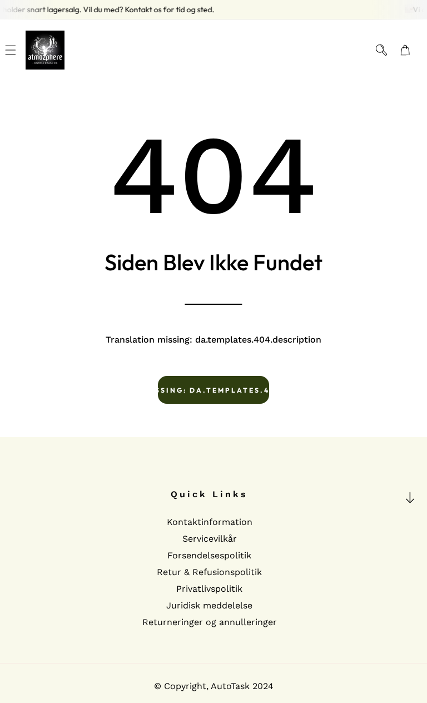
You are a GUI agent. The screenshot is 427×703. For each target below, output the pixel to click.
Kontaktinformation (209, 522)
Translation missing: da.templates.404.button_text (213, 390)
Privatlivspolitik (209, 588)
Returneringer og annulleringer (209, 622)
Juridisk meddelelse (209, 605)
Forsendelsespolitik (209, 555)
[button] (10, 50)
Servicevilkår (209, 538)
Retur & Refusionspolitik (209, 572)
